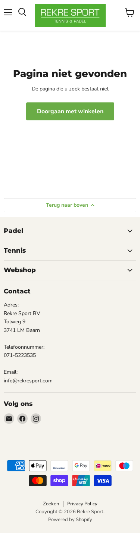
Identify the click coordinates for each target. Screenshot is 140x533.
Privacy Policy (82, 503)
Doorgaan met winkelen (70, 111)
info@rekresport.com (28, 380)
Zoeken (51, 503)
